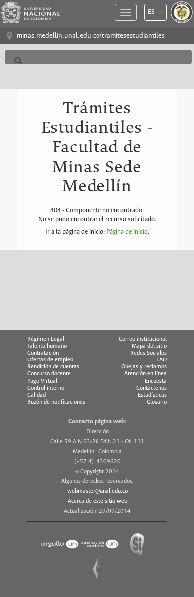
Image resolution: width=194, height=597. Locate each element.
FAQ (161, 360)
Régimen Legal (45, 339)
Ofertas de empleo (50, 360)
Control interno (45, 388)
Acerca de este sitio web (97, 501)
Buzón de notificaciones (56, 402)
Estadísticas (152, 395)
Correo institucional (143, 339)
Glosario (157, 402)
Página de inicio (127, 232)
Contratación (43, 353)
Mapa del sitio (149, 346)
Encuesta (156, 381)
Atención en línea (145, 374)
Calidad (36, 395)
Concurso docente (49, 374)
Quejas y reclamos (144, 367)
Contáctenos (151, 388)
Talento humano (47, 346)
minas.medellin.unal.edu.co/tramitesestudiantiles (91, 36)
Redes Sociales (148, 353)
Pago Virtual (42, 381)
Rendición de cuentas (53, 367)
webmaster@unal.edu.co (97, 491)
